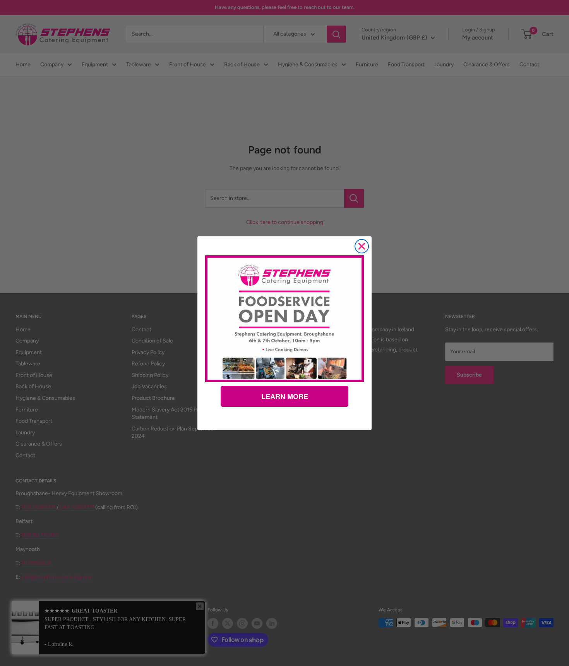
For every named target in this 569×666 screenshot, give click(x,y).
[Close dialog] (361, 246)
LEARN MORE (284, 396)
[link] (284, 318)
